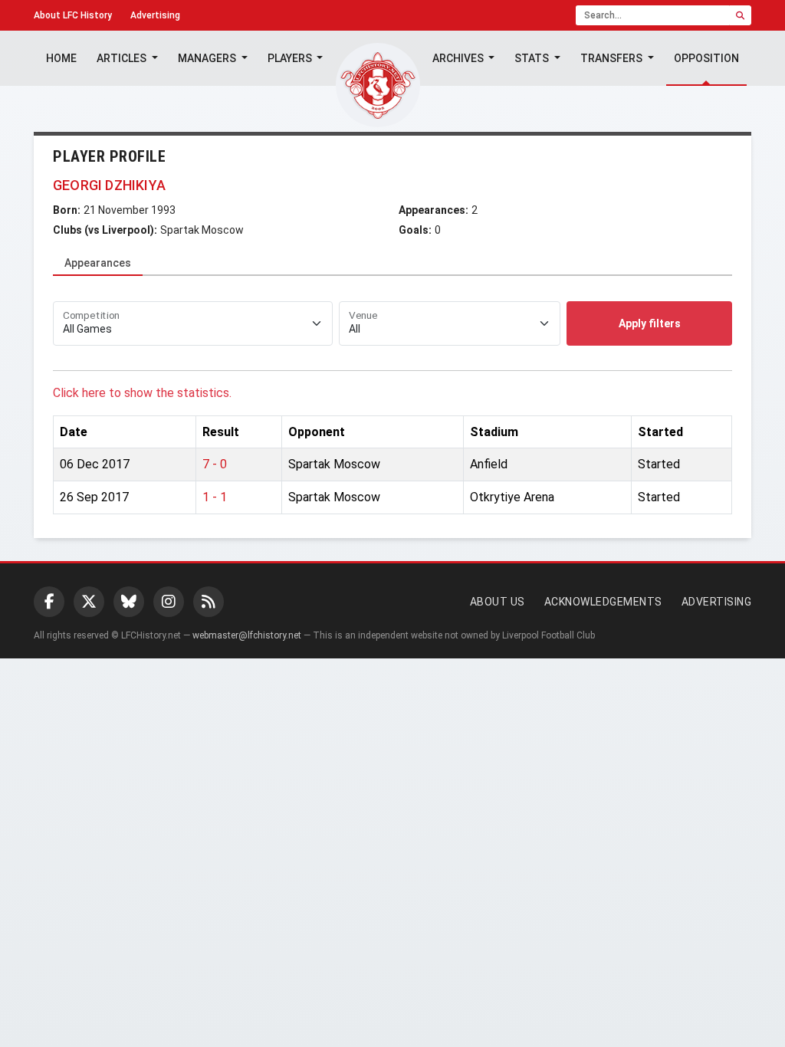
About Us (497, 602)
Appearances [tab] (97, 263)
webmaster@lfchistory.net (246, 635)
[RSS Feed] (208, 601)
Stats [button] (532, 58)
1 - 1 (214, 497)
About (73, 15)
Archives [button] (459, 58)
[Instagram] (168, 601)
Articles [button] (123, 58)
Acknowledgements (603, 602)
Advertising (155, 15)
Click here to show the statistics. (142, 393)
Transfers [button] (612, 58)
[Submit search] (740, 15)
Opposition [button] (706, 58)
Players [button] (291, 58)
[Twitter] (89, 601)
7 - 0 (214, 464)
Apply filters (650, 323)
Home (61, 58)
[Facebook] (49, 601)
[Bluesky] (128, 601)
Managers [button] (208, 58)
